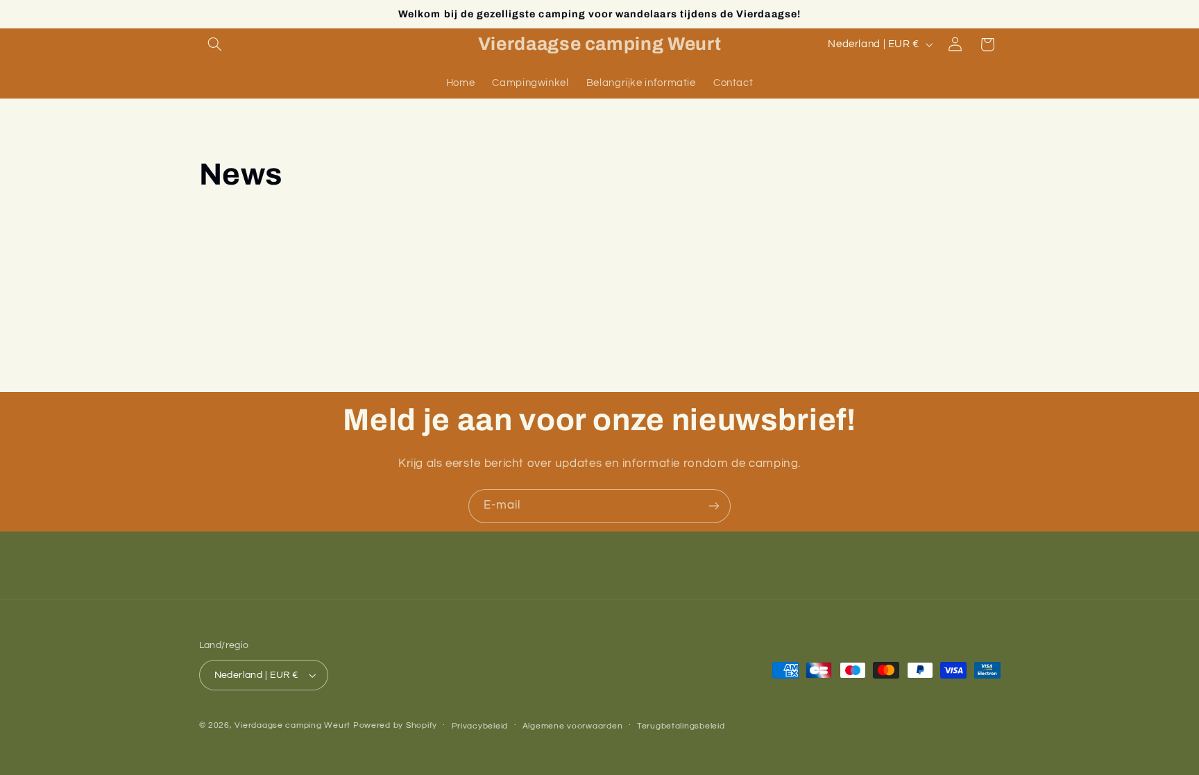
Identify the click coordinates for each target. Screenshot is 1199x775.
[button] (215, 44)
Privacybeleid (480, 726)
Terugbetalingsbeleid (681, 726)
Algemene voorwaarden (572, 726)
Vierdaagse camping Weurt (292, 725)
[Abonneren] (714, 506)
